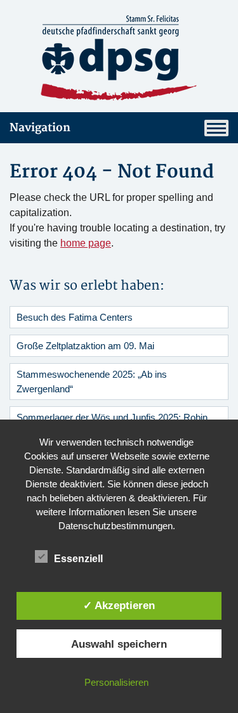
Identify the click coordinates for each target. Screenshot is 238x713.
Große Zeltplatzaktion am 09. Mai (85, 345)
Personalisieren (116, 682)
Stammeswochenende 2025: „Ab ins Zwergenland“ (92, 381)
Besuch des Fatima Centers (75, 317)
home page (85, 243)
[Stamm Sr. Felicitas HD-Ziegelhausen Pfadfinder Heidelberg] (119, 58)
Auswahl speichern (119, 644)
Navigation (40, 127)
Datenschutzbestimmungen (115, 525)
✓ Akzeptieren (119, 605)
